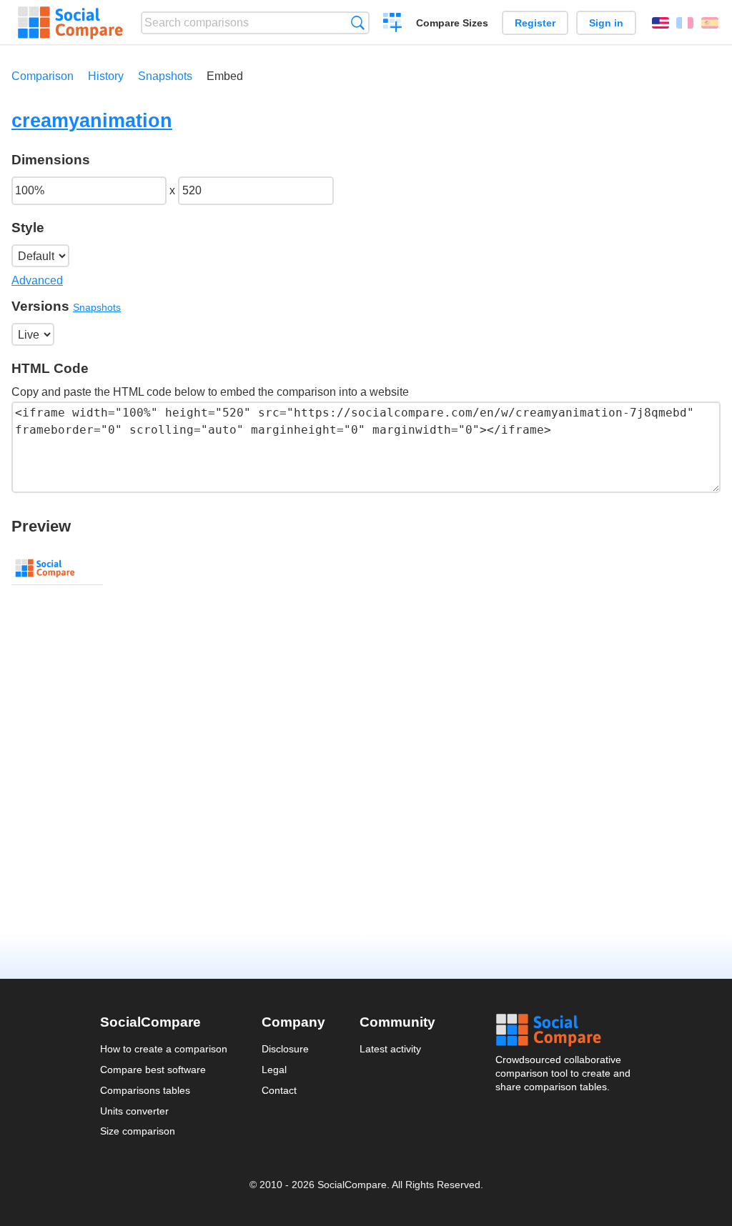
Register (535, 23)
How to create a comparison (163, 1049)
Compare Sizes (452, 23)
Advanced (37, 280)
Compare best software (153, 1069)
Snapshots (165, 76)
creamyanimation (91, 120)
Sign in (606, 23)
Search (358, 22)
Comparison (42, 76)
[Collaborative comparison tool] (70, 23)
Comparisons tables (145, 1090)
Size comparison (137, 1131)
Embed (225, 76)
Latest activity (390, 1049)
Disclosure (285, 1049)
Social (564, 1030)
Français (684, 23)
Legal (274, 1069)
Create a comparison (392, 24)
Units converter (134, 1111)
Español (709, 23)
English (660, 23)
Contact (279, 1090)
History (106, 76)
